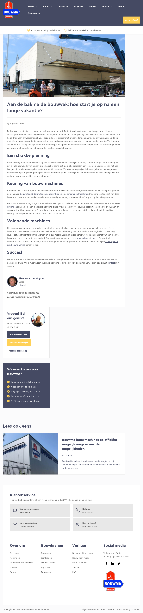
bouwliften (25, 194)
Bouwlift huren (79, 562)
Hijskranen (46, 567)
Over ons (32, 13)
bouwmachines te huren (86, 238)
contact (111, 263)
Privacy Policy (123, 609)
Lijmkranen (46, 557)
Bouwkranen (47, 553)
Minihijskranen (48, 562)
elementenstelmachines (76, 194)
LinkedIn (23, 285)
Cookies (111, 609)
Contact (122, 6)
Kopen (31, 6)
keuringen (12, 207)
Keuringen (15, 557)
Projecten (78, 6)
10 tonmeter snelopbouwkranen (46, 194)
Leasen (61, 6)
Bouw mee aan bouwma (21, 562)
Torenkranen (47, 572)
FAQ (74, 572)
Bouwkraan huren (80, 557)
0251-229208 (131, 20)
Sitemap (136, 609)
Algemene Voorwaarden (93, 609)
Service (105, 6)
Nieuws (92, 6)
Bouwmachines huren (82, 553)
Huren (46, 6)
